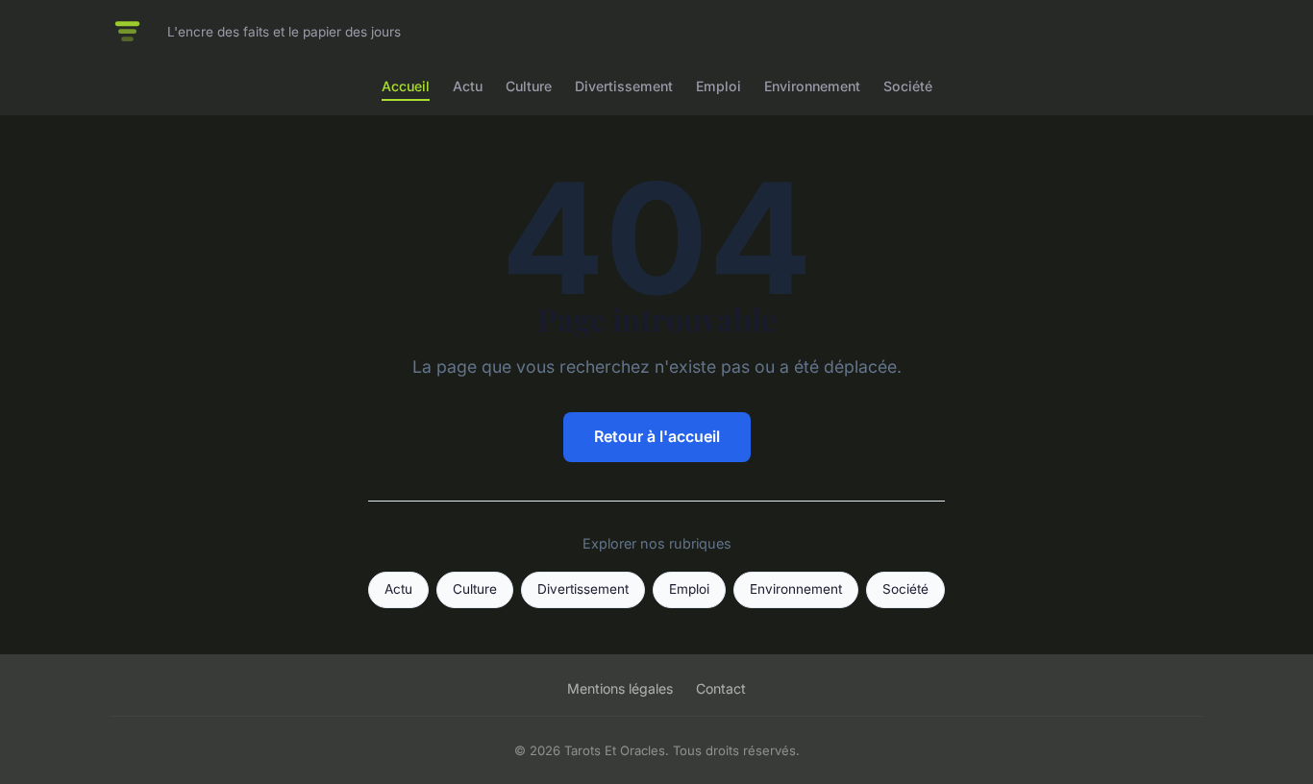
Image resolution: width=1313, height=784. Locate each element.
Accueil (406, 86)
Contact (721, 688)
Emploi (718, 86)
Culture (529, 86)
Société (907, 86)
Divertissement (624, 86)
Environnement (812, 86)
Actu (468, 86)
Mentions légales (620, 688)
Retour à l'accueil (657, 436)
